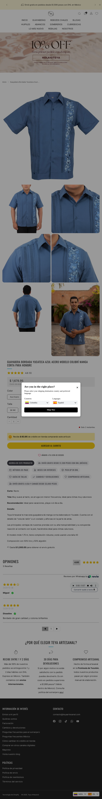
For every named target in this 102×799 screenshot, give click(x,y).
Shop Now (51, 410)
